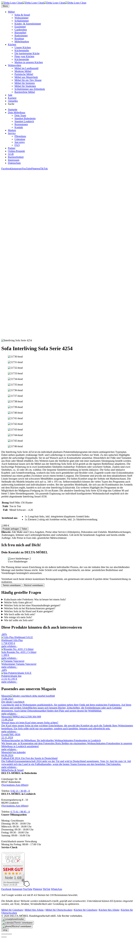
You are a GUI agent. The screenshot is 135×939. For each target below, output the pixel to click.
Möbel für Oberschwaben (58, 909)
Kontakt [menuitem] (18, 127)
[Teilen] (5, 934)
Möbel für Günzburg (12, 909)
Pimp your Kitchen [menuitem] (24, 56)
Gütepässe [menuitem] (19, 139)
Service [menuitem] (12, 133)
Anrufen (20, 919)
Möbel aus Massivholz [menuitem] (26, 77)
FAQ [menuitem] (17, 145)
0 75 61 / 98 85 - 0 (20, 811)
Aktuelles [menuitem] (13, 101)
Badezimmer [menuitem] (21, 35)
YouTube (26, 168)
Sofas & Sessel (16, 770)
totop (5, 930)
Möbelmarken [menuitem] (21, 41)
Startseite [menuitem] (12, 109)
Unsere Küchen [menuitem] (22, 47)
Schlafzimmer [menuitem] (21, 20)
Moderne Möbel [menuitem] (22, 71)
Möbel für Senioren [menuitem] (24, 83)
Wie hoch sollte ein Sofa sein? (19, 614)
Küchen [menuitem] (12, 44)
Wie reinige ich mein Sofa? (18, 617)
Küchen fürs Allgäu (109, 909)
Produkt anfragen (11, 529)
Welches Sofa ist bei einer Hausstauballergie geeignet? (32, 605)
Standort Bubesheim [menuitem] (25, 118)
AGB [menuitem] (11, 154)
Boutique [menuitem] (19, 38)
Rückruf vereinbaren (33, 585)
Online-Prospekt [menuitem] (16, 151)
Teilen (24, 529)
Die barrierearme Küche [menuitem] (27, 53)
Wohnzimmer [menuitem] (21, 17)
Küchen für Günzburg (85, 909)
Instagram (17, 168)
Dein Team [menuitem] (20, 115)
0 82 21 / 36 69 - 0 (20, 790)
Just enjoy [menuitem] (19, 142)
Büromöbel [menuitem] (20, 32)
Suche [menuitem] (11, 103)
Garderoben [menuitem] (20, 29)
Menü (5, 6)
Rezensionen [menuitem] (21, 124)
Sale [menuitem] (10, 95)
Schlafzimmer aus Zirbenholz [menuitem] (29, 89)
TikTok (44, 168)
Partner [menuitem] (11, 148)
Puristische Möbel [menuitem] (23, 74)
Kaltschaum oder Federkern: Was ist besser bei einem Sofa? (35, 599)
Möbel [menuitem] (11, 11)
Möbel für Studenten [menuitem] (25, 86)
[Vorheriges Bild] (2, 937)
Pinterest (35, 168)
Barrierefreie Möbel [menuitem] (24, 92)
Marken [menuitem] (12, 130)
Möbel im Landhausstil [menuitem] (26, 68)
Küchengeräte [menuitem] (21, 59)
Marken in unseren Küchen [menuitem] (28, 62)
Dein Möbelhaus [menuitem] (16, 112)
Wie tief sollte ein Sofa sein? (18, 620)
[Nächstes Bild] (5, 937)
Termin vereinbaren (12, 585)
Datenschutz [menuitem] (14, 163)
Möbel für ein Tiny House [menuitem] (27, 80)
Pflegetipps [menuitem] (20, 136)
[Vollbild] (8, 934)
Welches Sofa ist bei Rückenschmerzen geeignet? (29, 608)
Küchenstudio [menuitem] (21, 50)
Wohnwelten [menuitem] (14, 65)
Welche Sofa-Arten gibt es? (18, 602)
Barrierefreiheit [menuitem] (16, 157)
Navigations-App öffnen (14, 785)
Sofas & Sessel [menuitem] (22, 14)
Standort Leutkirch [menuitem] (24, 121)
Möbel (4, 770)
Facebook (6, 168)
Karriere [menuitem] (12, 98)
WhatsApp (56, 889)
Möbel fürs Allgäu (34, 909)
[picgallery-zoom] (10, 934)
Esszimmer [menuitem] (20, 26)
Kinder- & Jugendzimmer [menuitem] (27, 23)
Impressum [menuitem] (13, 160)
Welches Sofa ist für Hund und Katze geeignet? (28, 611)
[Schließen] (2, 934)
